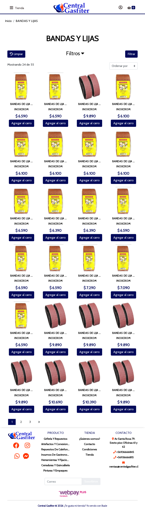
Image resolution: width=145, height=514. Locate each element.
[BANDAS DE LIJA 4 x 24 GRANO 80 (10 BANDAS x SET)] (123, 373)
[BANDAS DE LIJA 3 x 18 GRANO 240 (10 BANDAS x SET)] (123, 144)
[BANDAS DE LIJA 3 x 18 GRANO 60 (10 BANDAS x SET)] (55, 201)
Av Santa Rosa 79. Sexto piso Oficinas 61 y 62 (123, 442)
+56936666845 (125, 452)
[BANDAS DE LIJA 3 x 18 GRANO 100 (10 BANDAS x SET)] (123, 87)
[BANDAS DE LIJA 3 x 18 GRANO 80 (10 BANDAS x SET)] (89, 201)
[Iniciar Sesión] (120, 7)
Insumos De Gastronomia (55, 454)
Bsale (104, 505)
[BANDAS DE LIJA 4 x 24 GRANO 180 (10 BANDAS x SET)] (123, 316)
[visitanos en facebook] (16, 445)
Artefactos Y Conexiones (55, 444)
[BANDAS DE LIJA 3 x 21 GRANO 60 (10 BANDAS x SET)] (123, 258)
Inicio (8, 21)
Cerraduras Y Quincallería (55, 465)
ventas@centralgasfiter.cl (123, 466)
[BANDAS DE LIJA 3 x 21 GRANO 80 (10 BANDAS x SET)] (21, 316)
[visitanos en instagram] (27, 445)
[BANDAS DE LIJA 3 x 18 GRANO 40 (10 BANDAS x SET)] (21, 201)
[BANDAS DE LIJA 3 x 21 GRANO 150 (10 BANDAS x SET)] (21, 87)
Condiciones (89, 449)
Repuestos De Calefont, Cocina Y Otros (55, 449)
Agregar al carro (21, 123)
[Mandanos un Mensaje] (26, 456)
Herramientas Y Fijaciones (55, 460)
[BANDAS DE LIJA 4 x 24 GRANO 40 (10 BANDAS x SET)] (55, 373)
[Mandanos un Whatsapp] (17, 456)
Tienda (90, 454)
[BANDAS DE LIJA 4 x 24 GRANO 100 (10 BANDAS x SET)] (89, 87)
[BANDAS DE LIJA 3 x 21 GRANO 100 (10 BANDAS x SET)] (123, 201)
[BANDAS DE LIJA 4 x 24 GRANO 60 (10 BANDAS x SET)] (89, 373)
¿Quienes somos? (89, 438)
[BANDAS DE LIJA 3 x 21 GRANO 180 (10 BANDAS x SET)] (55, 87)
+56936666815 (125, 457)
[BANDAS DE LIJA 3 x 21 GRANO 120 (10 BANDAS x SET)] (21, 258)
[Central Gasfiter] (71, 8)
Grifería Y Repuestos (55, 438)
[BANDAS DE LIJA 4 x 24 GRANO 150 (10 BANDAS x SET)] (89, 316)
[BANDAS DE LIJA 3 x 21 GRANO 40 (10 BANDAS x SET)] (89, 258)
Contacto (89, 444)
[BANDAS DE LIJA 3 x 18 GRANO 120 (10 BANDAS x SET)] (21, 144)
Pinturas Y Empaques (55, 470)
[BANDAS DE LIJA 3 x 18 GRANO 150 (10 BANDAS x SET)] (55, 144)
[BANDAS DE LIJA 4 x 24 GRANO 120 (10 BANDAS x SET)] (55, 316)
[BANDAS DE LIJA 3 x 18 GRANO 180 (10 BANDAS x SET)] (89, 144)
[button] (75, 54)
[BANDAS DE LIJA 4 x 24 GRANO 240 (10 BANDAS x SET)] (21, 373)
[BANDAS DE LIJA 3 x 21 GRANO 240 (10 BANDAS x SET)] (55, 258)
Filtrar (131, 54)
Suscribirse (91, 481)
